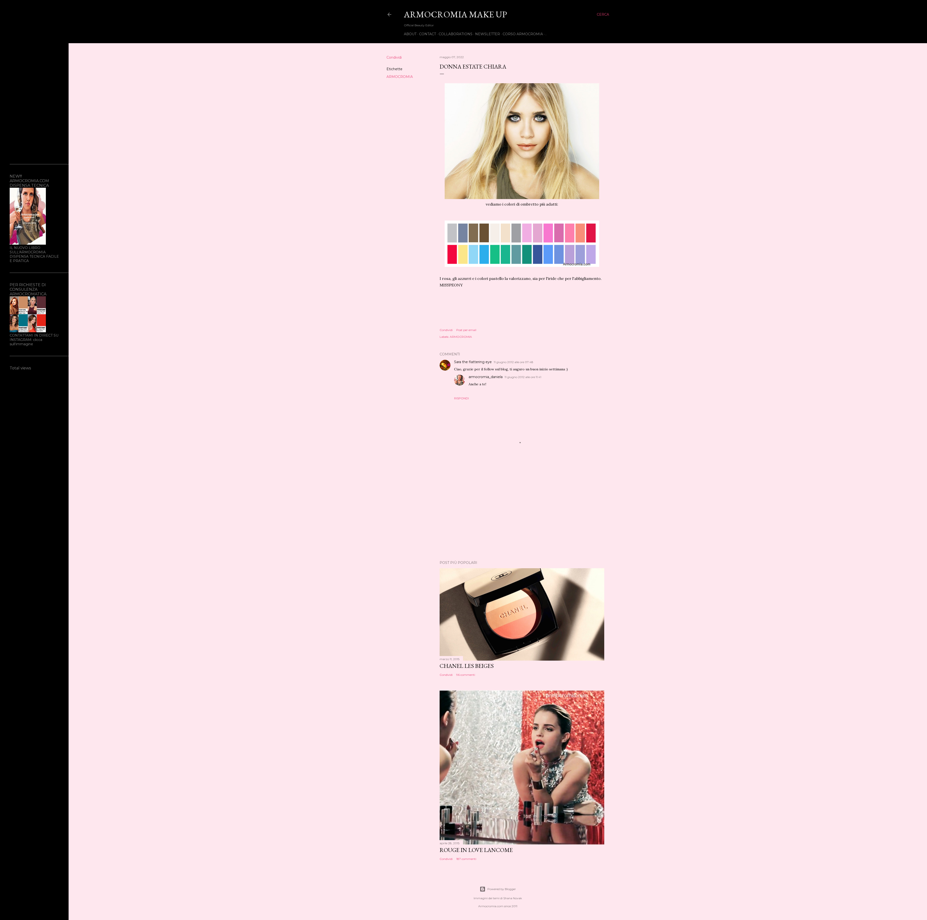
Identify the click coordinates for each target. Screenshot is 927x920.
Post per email (466, 330)
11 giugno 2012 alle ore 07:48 (513, 362)
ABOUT (410, 34)
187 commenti (466, 859)
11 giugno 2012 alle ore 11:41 (523, 377)
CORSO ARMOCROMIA (523, 34)
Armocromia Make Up (455, 14)
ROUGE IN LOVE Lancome (476, 850)
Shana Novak (512, 898)
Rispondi (461, 398)
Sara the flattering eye (473, 362)
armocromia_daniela (486, 377)
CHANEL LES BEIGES (467, 666)
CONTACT (427, 34)
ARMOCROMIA (399, 77)
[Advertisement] (522, 514)
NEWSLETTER (487, 34)
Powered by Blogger (501, 889)
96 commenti (465, 675)
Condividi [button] (394, 57)
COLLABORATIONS (455, 34)
